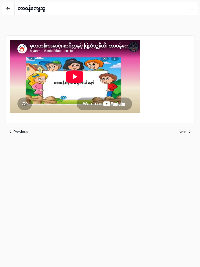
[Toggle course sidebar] (192, 8)
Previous (21, 131)
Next (182, 131)
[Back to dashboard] (8, 8)
